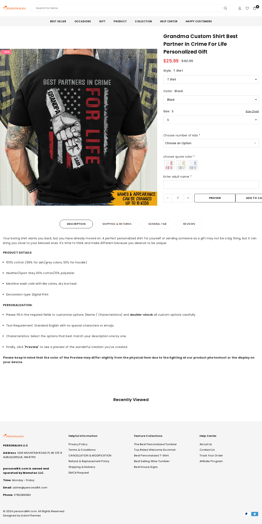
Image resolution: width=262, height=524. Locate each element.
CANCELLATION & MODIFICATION (90, 455)
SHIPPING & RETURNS (116, 224)
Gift (102, 21)
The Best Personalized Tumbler (155, 444)
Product (120, 21)
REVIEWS (189, 224)
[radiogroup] (211, 165)
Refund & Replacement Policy (89, 461)
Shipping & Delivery (82, 467)
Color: (173, 91)
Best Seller (58, 21)
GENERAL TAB (157, 224)
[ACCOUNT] (239, 8)
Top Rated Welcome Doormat (154, 450)
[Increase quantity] (188, 198)
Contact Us (207, 450)
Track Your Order (211, 455)
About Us (206, 444)
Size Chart (252, 111)
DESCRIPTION (76, 224)
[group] (78, 127)
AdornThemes (31, 515)
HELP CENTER (168, 21)
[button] (151, 128)
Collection (143, 21)
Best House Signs (146, 467)
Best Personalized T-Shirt (151, 455)
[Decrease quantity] (168, 198)
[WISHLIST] (247, 8)
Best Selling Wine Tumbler (152, 461)
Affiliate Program (211, 461)
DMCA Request (79, 473)
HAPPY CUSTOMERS (199, 21)
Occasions (83, 21)
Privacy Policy (78, 444)
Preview (215, 198)
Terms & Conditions (82, 450)
